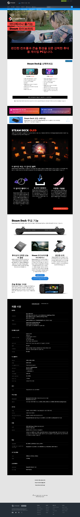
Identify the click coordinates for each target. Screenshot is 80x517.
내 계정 (63, 512)
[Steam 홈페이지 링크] (11, 3)
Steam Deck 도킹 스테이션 (34, 118)
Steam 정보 (39, 507)
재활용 (47, 512)
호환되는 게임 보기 (40, 275)
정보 (26, 2)
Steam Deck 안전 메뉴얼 (40, 485)
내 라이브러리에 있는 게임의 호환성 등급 (40, 278)
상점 (19, 2)
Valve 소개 (47, 507)
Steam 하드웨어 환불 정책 (40, 482)
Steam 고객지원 (64, 510)
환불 (53, 514)
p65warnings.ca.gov (40, 496)
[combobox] (59, 7)
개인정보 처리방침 (56, 507)
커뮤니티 (23, 2)
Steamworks (39, 510)
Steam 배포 (39, 512)
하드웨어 (47, 510)
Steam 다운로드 (64, 507)
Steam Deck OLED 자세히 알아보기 (60, 208)
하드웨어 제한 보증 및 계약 (40, 480)
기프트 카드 (39, 514)
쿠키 (53, 512)
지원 (29, 2)
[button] (8, 7)
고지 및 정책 (55, 510)
